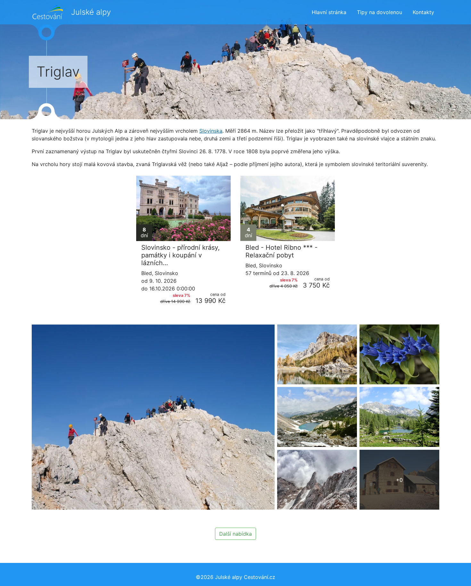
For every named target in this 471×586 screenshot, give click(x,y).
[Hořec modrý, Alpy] (399, 354)
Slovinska (210, 131)
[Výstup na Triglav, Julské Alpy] (153, 417)
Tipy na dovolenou (379, 12)
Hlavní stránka (329, 12)
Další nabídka (235, 534)
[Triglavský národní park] (317, 354)
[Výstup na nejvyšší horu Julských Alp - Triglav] (317, 480)
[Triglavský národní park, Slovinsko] (317, 417)
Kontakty (423, 12)
